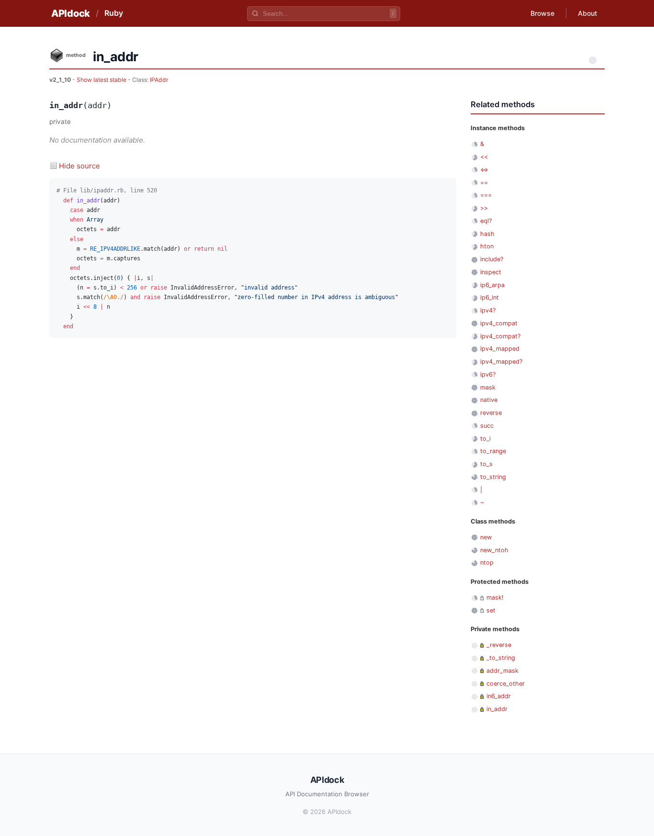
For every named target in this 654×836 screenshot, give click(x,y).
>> (484, 208)
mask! (495, 597)
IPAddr (159, 79)
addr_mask (502, 670)
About (587, 13)
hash (487, 233)
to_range (493, 451)
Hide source (79, 165)
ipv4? (488, 310)
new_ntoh (494, 550)
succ (487, 425)
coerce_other (505, 683)
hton (487, 246)
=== (486, 195)
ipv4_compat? (500, 336)
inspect (490, 272)
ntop (487, 562)
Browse (542, 13)
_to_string (500, 657)
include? (491, 259)
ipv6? (488, 374)
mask (488, 387)
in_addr (496, 709)
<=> (484, 169)
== (484, 182)
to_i (485, 438)
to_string (493, 476)
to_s (486, 464)
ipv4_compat (499, 323)
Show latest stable (102, 79)
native (488, 399)
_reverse (498, 644)
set (491, 610)
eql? (486, 220)
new (486, 537)
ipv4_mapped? (501, 361)
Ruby (113, 13)
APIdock (70, 13)
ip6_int (489, 297)
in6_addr (498, 696)
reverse (491, 412)
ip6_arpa (492, 285)
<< (484, 156)
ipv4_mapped (499, 348)
